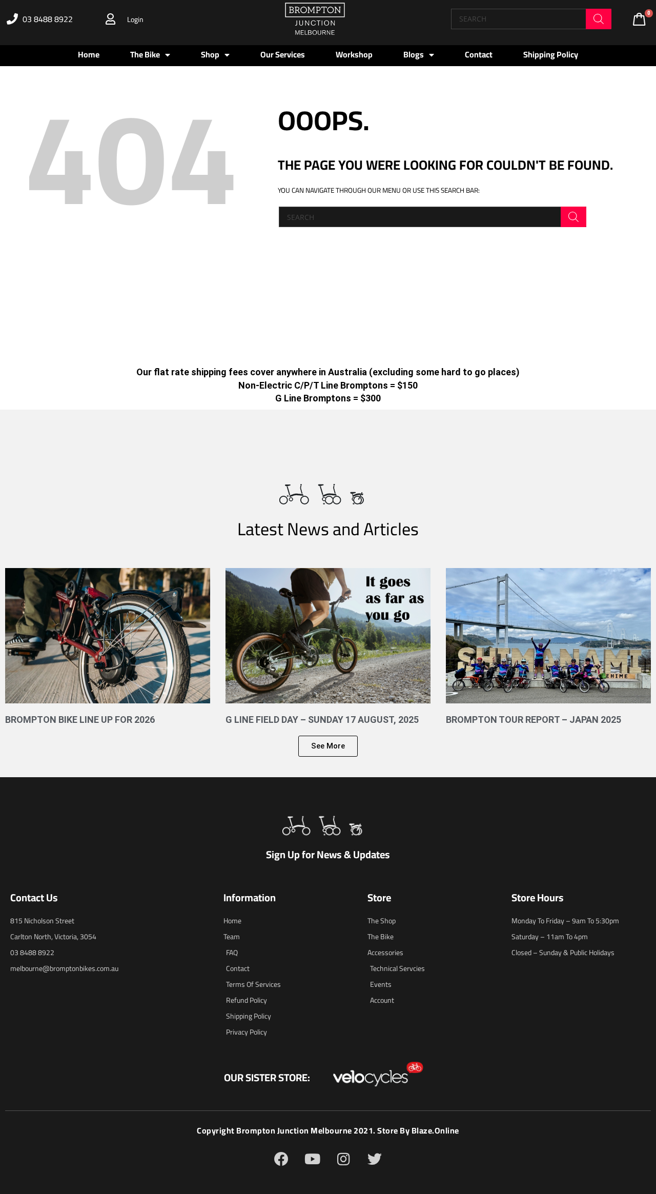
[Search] (598, 19)
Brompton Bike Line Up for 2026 (80, 719)
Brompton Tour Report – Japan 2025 (533, 719)
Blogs (413, 54)
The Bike (145, 54)
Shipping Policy (550, 54)
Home (88, 54)
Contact (479, 54)
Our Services (282, 54)
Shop (210, 54)
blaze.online (435, 1130)
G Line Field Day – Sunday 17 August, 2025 (322, 719)
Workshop (354, 54)
